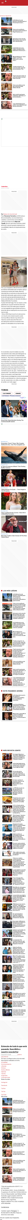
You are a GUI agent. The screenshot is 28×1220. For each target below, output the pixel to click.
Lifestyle (19, 4)
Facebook (4, 1085)
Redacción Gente (9, 214)
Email (15, 214)
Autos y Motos (19, 8)
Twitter (3, 1088)
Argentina (19, 14)
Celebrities (4, 186)
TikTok (3, 1091)
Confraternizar (19, 16)
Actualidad (4, 1062)
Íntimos (19, 6)
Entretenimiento (19, 3)
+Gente (19, 12)
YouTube (3, 1094)
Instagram (4, 1082)
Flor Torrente (7, 393)
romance (18, 393)
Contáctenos (5, 1207)
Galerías (19, 10)
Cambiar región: (6, 1211)
